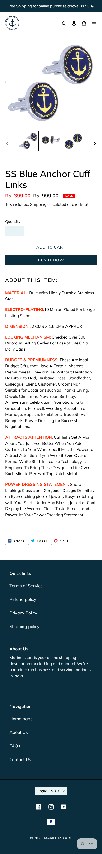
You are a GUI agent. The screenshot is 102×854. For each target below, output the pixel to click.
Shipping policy (24, 626)
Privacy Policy (23, 613)
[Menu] (94, 23)
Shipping (38, 204)
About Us (18, 732)
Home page (21, 718)
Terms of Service (26, 586)
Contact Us (20, 759)
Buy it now (51, 260)
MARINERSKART (58, 838)
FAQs (14, 746)
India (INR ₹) (49, 791)
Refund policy (22, 599)
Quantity (13, 221)
